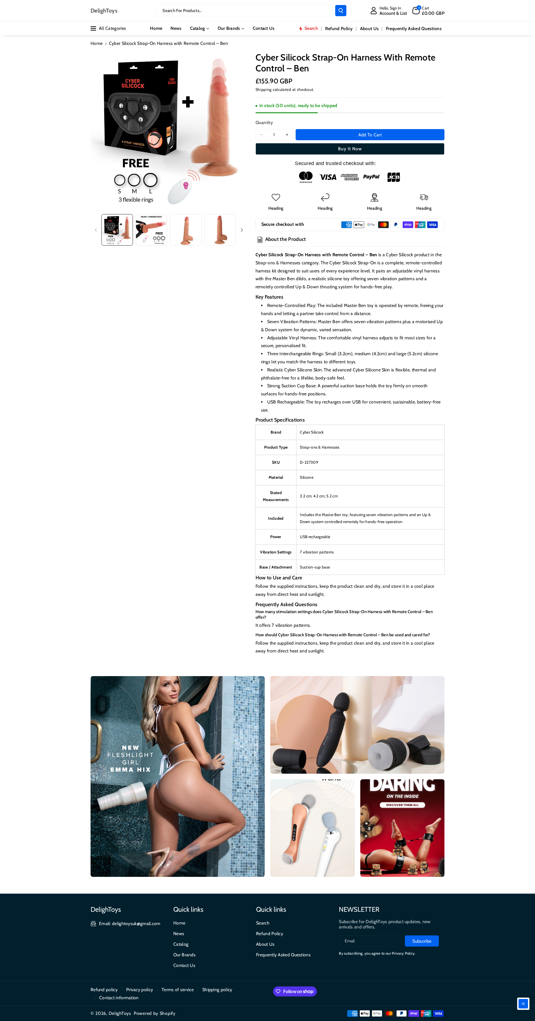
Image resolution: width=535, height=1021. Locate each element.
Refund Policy (269, 933)
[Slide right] (242, 230)
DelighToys (120, 1013)
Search (262, 923)
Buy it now (350, 148)
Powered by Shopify (155, 1013)
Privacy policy (139, 989)
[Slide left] (96, 230)
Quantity (264, 122)
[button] (428, 10)
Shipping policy (217, 989)
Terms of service (178, 989)
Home (97, 43)
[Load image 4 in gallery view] (220, 230)
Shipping (264, 89)
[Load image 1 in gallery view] (117, 230)
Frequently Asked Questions (283, 954)
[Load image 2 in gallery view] (151, 230)
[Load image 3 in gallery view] (185, 230)
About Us (265, 944)
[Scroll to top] (523, 1004)
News (178, 933)
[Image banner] (178, 776)
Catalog (197, 28)
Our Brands (229, 28)
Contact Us (184, 965)
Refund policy (104, 989)
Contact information (119, 997)
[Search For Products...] (340, 10)
